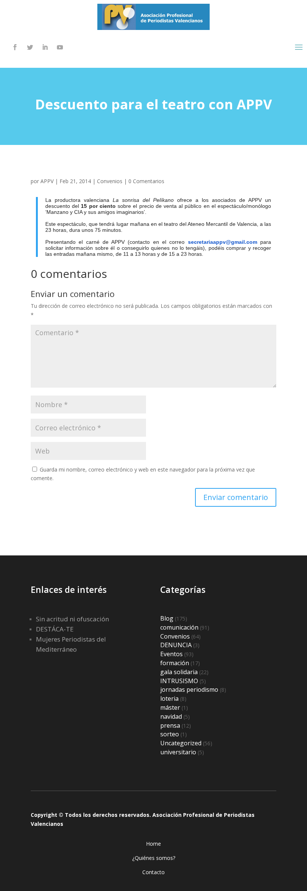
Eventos (171, 654)
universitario (178, 752)
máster (170, 707)
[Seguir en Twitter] (30, 47)
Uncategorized (180, 743)
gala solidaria (179, 672)
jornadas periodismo (189, 689)
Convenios (109, 181)
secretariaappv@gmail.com (222, 242)
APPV (47, 181)
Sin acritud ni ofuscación (72, 619)
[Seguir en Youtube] (60, 47)
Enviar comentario (235, 497)
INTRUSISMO (179, 681)
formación (174, 663)
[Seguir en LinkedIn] (45, 47)
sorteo (169, 734)
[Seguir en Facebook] (15, 47)
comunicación (179, 627)
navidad (171, 716)
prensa (170, 725)
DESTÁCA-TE (55, 629)
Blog (166, 618)
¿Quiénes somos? (153, 857)
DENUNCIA (176, 645)
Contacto (153, 872)
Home (153, 843)
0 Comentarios (146, 181)
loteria (169, 698)
